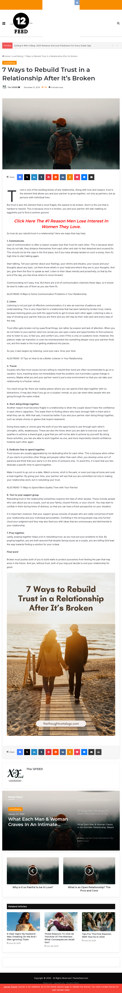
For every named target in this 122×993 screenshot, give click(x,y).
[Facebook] (20, 177)
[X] (27, 177)
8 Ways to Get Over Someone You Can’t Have (36, 821)
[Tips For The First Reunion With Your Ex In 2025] (98, 921)
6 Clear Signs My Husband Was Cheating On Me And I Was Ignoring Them (21, 937)
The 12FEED (13, 87)
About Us (47, 983)
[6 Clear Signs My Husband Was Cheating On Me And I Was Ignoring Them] (23, 921)
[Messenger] (84, 177)
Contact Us (59, 983)
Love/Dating (17, 56)
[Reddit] (56, 177)
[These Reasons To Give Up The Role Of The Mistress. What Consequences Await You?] (61, 921)
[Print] (98, 752)
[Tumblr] (41, 177)
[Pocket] (77, 177)
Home (7, 56)
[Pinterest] (48, 177)
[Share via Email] (91, 177)
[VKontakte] (63, 177)
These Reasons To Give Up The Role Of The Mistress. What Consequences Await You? (59, 938)
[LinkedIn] (34, 177)
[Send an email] (19, 87)
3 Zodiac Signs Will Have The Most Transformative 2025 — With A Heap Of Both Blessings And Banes (61, 45)
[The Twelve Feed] (21, 23)
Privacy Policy (73, 983)
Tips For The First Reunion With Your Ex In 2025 (96, 935)
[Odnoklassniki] (70, 177)
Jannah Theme (10, 987)
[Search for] (118, 24)
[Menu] (3, 24)
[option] (61, 821)
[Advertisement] (61, 18)
